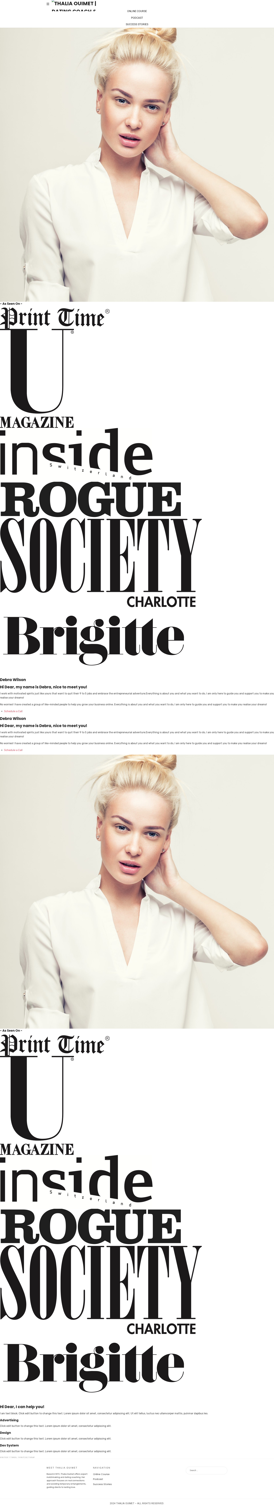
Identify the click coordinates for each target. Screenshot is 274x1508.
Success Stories (102, 1484)
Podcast (98, 1479)
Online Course (101, 1474)
